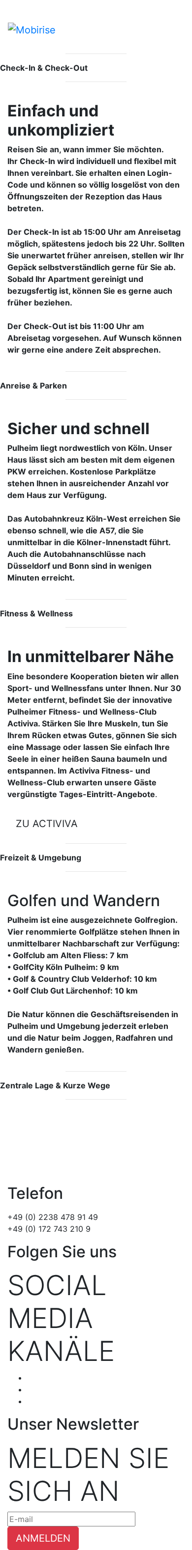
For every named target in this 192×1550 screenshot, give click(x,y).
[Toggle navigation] (177, 23)
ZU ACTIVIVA (47, 824)
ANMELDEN (43, 1538)
